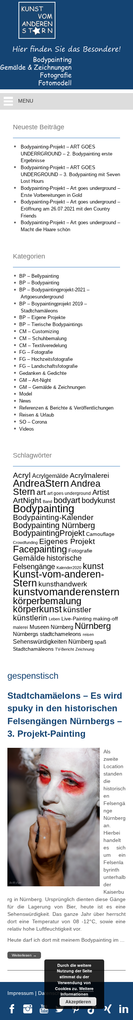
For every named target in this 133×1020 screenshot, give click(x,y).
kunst (93, 566)
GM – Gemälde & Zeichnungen (52, 387)
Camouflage (100, 534)
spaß (100, 642)
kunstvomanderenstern (66, 592)
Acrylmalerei (89, 475)
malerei (20, 627)
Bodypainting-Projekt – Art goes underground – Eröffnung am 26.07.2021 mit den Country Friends (70, 208)
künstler (77, 609)
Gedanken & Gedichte (42, 373)
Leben (54, 619)
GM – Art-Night (35, 380)
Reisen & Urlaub (36, 415)
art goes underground (69, 493)
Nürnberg (93, 626)
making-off (105, 619)
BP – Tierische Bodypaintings (51, 324)
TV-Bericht (64, 649)
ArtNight (27, 500)
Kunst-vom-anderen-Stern (58, 579)
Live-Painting (76, 619)
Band (47, 501)
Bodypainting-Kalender (53, 517)
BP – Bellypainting (39, 276)
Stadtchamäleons (33, 649)
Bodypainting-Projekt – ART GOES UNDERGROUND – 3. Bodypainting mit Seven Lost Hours (70, 174)
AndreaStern (41, 483)
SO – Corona (33, 422)
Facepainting (40, 549)
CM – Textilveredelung (43, 345)
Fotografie (80, 551)
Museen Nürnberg (51, 627)
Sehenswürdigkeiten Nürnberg (53, 641)
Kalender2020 (69, 567)
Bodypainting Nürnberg (54, 525)
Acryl (22, 475)
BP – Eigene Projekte (42, 317)
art (41, 492)
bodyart (67, 500)
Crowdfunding (25, 542)
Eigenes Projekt (67, 541)
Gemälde (29, 558)
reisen (88, 634)
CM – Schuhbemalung (42, 338)
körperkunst (37, 609)
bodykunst (98, 500)
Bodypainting (43, 508)
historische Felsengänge (47, 562)
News (25, 401)
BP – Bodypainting (39, 282)
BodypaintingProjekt (49, 533)
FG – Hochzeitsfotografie (46, 359)
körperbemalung (47, 601)
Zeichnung (84, 649)
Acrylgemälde (50, 475)
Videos (26, 429)
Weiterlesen (24, 955)
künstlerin (30, 617)
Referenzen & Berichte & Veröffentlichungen (66, 408)
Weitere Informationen (77, 991)
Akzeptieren (78, 1001)
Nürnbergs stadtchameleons (47, 634)
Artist (100, 492)
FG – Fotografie (36, 352)
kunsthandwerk (62, 584)
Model (25, 394)
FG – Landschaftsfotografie (48, 366)
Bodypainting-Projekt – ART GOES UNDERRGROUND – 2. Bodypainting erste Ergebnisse (66, 153)
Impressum (20, 993)
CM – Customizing (39, 331)
